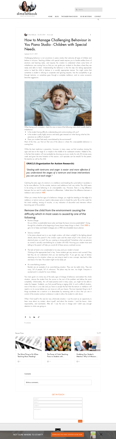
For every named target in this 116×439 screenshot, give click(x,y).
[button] (101, 434)
